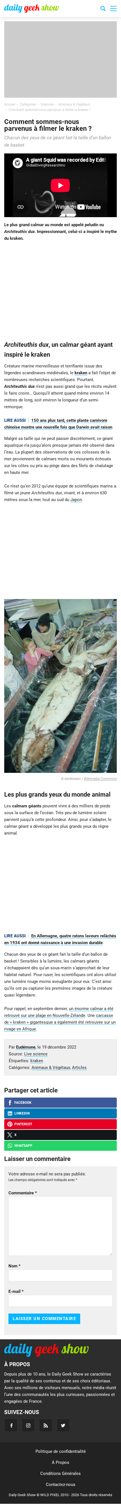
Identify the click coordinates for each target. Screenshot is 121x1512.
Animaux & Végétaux (51, 1067)
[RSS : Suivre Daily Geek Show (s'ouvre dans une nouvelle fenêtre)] (45, 1425)
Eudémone (25, 1047)
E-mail (16, 1291)
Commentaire (22, 1193)
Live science (36, 1054)
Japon (76, 499)
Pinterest (23, 1124)
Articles (79, 1067)
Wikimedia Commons (100, 779)
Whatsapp (23, 1146)
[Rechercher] (103, 9)
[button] (113, 8)
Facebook (23, 1103)
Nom (14, 1266)
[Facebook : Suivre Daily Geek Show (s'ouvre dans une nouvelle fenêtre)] (10, 1425)
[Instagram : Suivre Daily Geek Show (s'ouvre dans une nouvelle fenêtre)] (28, 1425)
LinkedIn (22, 1113)
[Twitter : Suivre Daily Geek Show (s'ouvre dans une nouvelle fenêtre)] (63, 1425)
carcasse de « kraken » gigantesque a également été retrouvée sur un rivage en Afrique (60, 1022)
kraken (81, 372)
